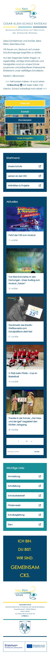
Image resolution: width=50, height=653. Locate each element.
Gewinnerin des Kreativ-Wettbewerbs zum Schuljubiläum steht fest (21, 328)
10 (26, 441)
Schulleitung (14, 485)
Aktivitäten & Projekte (18, 185)
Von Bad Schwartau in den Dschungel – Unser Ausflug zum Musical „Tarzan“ (24, 280)
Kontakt (25, 111)
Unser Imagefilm (25, 138)
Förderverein (14, 505)
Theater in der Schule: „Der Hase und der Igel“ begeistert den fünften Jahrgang (25, 421)
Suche (37, 451)
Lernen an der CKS (17, 176)
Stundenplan (25, 120)
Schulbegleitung (16, 514)
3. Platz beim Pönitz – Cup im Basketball (23, 375)
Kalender (25, 103)
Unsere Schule (15, 166)
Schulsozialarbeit (16, 495)
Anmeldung (14, 476)
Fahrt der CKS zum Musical (22, 235)
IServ (10, 524)
